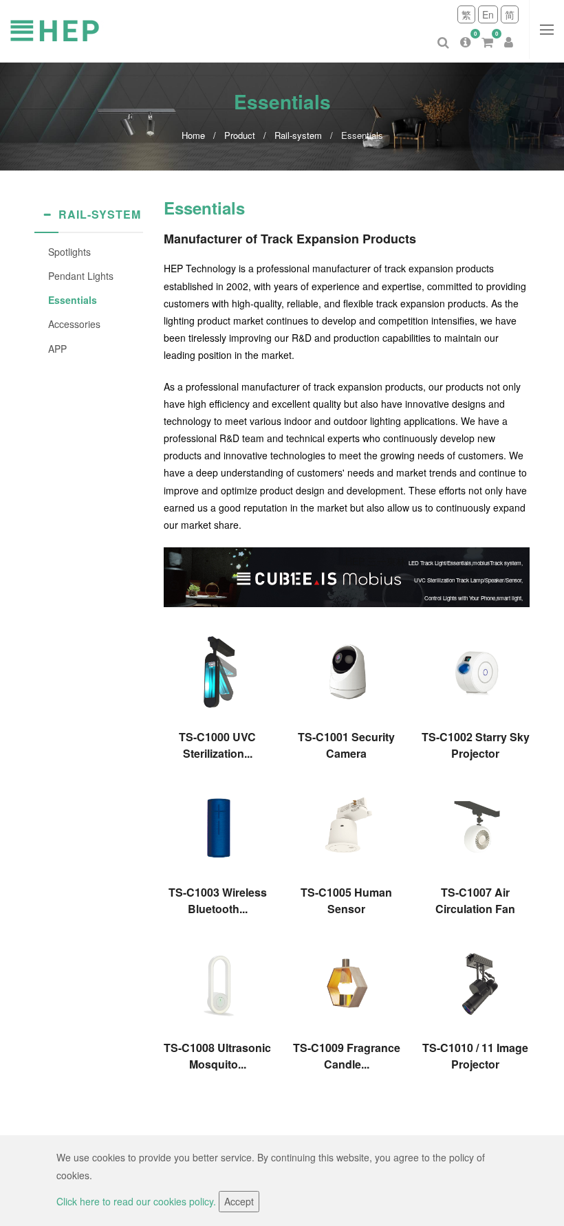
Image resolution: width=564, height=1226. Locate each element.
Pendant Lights (80, 276)
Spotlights (69, 252)
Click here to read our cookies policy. (137, 1201)
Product (239, 135)
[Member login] (509, 31)
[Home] (103, 29)
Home (193, 135)
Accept (239, 1201)
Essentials (72, 300)
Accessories (74, 324)
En (488, 14)
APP (57, 348)
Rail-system (298, 135)
